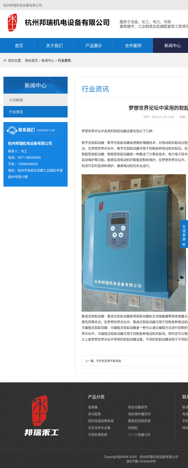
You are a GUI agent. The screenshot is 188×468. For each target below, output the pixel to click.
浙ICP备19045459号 (141, 461)
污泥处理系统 (97, 434)
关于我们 (54, 45)
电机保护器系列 (139, 413)
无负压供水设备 (99, 427)
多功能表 (94, 413)
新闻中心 (47, 60)
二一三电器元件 (139, 434)
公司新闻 (16, 99)
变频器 (93, 407)
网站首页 (31, 60)
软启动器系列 (137, 407)
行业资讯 (16, 111)
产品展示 (94, 45)
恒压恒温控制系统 (101, 420)
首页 (19, 45)
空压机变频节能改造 (108, 361)
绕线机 (133, 427)
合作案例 (133, 45)
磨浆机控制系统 (139, 420)
